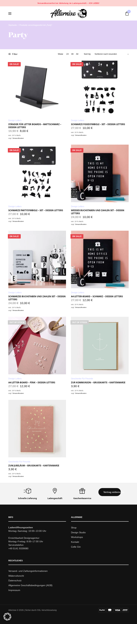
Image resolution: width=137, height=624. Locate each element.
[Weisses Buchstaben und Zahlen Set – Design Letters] (100, 173)
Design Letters (15, 120)
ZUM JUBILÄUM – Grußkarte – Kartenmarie (33, 465)
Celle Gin (76, 546)
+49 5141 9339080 (18, 548)
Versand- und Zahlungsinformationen (28, 570)
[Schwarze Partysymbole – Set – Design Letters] (37, 173)
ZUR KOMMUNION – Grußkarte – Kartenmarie (98, 382)
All (77, 54)
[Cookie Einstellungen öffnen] (7, 619)
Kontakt (75, 542)
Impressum (14, 590)
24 (67, 54)
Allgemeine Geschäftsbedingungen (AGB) (30, 585)
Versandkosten (18, 138)
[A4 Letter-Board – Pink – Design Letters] (37, 345)
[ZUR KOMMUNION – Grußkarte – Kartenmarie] (100, 345)
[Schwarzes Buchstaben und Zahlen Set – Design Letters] (37, 259)
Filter (15, 54)
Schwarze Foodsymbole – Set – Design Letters (98, 124)
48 (72, 54)
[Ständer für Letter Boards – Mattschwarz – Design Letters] (37, 87)
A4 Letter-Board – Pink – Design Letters (31, 382)
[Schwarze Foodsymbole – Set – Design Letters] (100, 87)
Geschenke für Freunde (82, 378)
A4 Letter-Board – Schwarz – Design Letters (97, 296)
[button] (109, 492)
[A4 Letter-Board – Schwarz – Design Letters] (100, 259)
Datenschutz (15, 580)
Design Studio (78, 532)
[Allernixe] (68, 13)
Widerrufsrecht (16, 575)
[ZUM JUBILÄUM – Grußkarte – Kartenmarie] (37, 428)
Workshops (77, 537)
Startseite (12, 25)
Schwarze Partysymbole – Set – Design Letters (35, 210)
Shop (74, 527)
